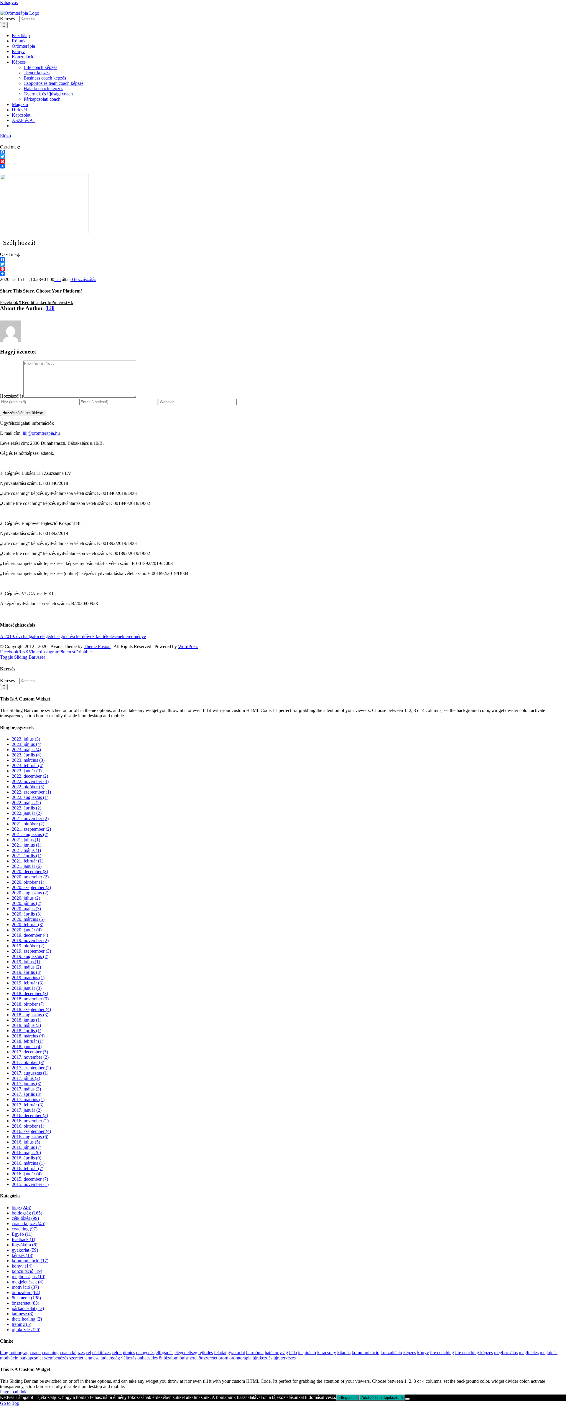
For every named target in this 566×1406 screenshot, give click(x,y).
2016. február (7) (27, 1168)
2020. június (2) (26, 903)
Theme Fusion (97, 646)
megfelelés (529, 1352)
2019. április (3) (26, 972)
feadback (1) (23, 1239)
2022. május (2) (26, 802)
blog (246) (21, 1207)
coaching (50, 1352)
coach (35, 1352)
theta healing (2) (27, 1318)
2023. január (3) (27, 770)
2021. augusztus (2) (30, 834)
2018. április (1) (26, 1030)
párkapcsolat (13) (28, 1308)
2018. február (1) (27, 1041)
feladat (220, 1352)
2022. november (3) (30, 781)
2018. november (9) (30, 998)
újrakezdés (262, 1357)
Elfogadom (347, 1397)
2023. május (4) (26, 749)
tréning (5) (21, 1324)
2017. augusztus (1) (30, 1072)
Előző (5, 135)
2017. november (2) (30, 1057)
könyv (423, 1352)
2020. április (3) (26, 913)
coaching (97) (24, 1228)
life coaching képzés (474, 1352)
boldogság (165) (27, 1212)
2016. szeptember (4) (31, 1131)
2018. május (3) (26, 1025)
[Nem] (407, 1399)
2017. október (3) (28, 1062)
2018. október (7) (28, 1004)
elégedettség (186, 1352)
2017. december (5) (30, 1051)
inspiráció (307, 1352)
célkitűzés (101, 1352)
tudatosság (110, 1357)
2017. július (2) (26, 1078)
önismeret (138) (26, 1297)
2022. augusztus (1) (30, 797)
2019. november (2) (30, 940)
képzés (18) (22, 1255)
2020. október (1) (28, 882)
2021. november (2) (30, 818)
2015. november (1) (30, 1184)
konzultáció (391, 1352)
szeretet (76, 1357)
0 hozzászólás (83, 279)
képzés (409, 1352)
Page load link (13, 1391)
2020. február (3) (27, 924)
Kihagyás (9, 2)
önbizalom (168, 1357)
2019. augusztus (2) (30, 956)
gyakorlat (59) (25, 1250)
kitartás (344, 1352)
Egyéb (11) (22, 1234)
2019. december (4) (30, 935)
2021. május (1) (26, 850)
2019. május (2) (26, 966)
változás (128, 1357)
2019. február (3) (27, 982)
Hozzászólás (11, 396)
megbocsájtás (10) (28, 1276)
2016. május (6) (26, 1152)
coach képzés (72, 1352)
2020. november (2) (30, 876)
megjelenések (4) (27, 1281)
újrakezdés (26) (26, 1329)
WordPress (188, 646)
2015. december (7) (30, 1179)
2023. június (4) (26, 744)
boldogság (19, 1352)
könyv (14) (22, 1265)
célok (117, 1352)
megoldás (548, 1352)
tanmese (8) (22, 1313)
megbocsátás (506, 1352)
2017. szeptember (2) (31, 1067)
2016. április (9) (26, 1157)
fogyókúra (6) (24, 1244)
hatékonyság (276, 1352)
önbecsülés (147, 1357)
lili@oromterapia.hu (41, 433)
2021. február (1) (27, 860)
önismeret (189, 1357)
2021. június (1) (26, 844)
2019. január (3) (27, 988)
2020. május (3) (26, 908)
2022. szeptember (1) (31, 791)
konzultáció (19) (27, 1271)
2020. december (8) (30, 871)
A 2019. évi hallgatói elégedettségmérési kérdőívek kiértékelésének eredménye (73, 636)
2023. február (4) (27, 765)
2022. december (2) (30, 776)
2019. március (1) (28, 977)
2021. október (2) (28, 823)
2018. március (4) (28, 1035)
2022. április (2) (26, 807)
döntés (129, 1352)
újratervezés (285, 1357)
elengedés (145, 1352)
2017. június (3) (26, 1083)
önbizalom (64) (26, 1292)
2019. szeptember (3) (31, 951)
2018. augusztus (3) (30, 1014)
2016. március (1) (28, 1163)
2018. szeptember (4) (31, 1009)
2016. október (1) (28, 1126)
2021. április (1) (26, 855)
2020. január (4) (27, 929)
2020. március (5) (28, 919)
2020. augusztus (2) (30, 892)
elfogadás (164, 1352)
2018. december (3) (30, 993)
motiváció (9, 1357)
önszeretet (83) (25, 1303)
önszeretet (208, 1357)
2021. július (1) (26, 839)
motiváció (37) (25, 1287)
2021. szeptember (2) (31, 829)
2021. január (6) (27, 866)
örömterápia (240, 1357)
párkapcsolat (31, 1357)
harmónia (255, 1352)
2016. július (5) (26, 1141)
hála (293, 1352)
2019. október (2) (28, 945)
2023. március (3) (28, 760)
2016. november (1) (30, 1120)
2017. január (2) (27, 1110)
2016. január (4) (27, 1173)
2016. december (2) (30, 1115)
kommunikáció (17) (30, 1260)
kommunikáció (365, 1352)
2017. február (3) (27, 1104)
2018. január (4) (27, 1046)
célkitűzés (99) (25, 1218)
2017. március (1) (28, 1099)
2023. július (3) (26, 738)
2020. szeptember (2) (31, 887)
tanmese (91, 1357)
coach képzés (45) (28, 1223)
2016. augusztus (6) (30, 1136)
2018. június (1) (26, 1019)
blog (4, 1352)
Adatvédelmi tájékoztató (382, 1397)
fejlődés (205, 1352)
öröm (223, 1357)
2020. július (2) (26, 898)
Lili (57, 279)
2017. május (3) (26, 1088)
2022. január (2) (27, 813)
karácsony (326, 1352)
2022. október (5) (28, 786)
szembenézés (56, 1357)
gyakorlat (236, 1352)
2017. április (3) (26, 1094)
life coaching (442, 1352)
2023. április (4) (26, 754)
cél (88, 1352)
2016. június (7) (26, 1147)
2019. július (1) (26, 961)
